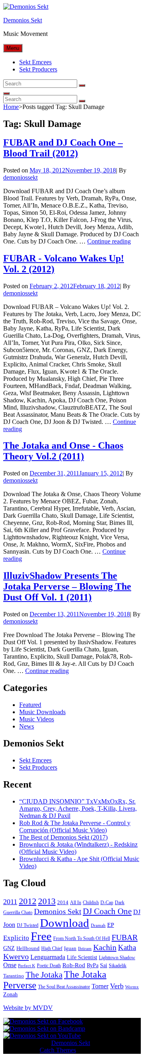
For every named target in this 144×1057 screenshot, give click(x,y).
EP (110, 925)
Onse (9, 965)
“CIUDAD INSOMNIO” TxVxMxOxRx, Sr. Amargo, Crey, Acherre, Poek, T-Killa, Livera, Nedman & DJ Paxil (78, 808)
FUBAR (125, 937)
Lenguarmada (47, 957)
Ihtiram (85, 948)
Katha (127, 947)
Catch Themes (58, 1050)
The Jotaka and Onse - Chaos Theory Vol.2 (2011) (63, 450)
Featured (30, 704)
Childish (91, 902)
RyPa (92, 965)
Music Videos (36, 719)
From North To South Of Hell (81, 938)
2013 (47, 901)
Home (11, 106)
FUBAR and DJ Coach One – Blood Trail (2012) (63, 147)
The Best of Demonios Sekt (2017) (63, 837)
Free (41, 936)
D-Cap (106, 902)
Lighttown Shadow (117, 957)
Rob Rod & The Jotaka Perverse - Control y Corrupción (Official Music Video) (74, 826)
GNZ (9, 948)
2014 (62, 902)
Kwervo (16, 956)
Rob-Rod (73, 965)
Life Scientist (82, 957)
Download (64, 922)
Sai (103, 965)
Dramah (98, 925)
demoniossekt (20, 177)
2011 (10, 902)
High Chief (51, 948)
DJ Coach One (107, 911)
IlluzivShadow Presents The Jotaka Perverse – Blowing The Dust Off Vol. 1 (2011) (67, 586)
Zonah (10, 995)
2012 (27, 901)
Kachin (104, 947)
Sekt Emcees (35, 62)
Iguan (70, 948)
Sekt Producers (38, 69)
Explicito (16, 938)
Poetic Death (49, 965)
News (26, 726)
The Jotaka (44, 975)
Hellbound (28, 948)
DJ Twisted (27, 925)
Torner (100, 986)
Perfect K (26, 966)
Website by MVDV (28, 1007)
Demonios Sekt (22, 20)
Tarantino (13, 976)
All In (75, 902)
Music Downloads (42, 712)
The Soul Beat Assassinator (64, 987)
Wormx (132, 987)
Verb (117, 986)
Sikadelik (117, 965)
